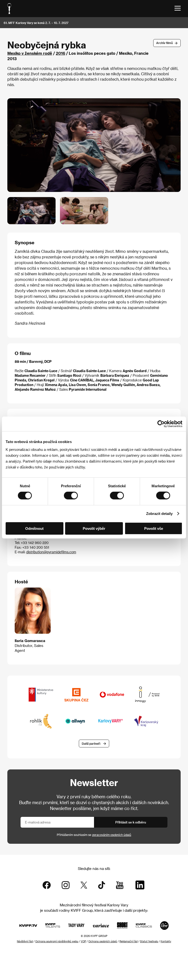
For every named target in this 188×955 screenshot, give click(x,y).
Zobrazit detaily (159, 513)
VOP (83, 941)
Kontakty (166, 941)
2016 (60, 53)
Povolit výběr (94, 528)
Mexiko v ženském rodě (29, 53)
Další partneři (91, 743)
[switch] (71, 496)
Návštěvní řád (25, 941)
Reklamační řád (128, 941)
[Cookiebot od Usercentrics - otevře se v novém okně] (161, 424)
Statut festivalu (149, 941)
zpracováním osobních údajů (111, 834)
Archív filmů (164, 42)
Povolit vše (153, 528)
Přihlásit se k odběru (130, 822)
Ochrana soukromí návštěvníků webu (56, 941)
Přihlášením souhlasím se (94, 834)
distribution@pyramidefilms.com (51, 552)
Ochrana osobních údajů (102, 941)
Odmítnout (34, 528)
